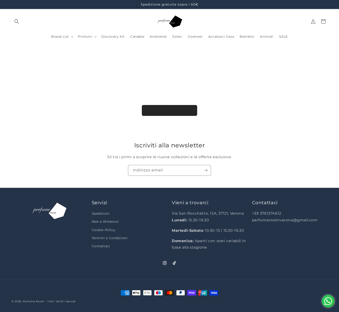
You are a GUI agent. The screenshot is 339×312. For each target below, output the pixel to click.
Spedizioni (101, 214)
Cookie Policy (104, 230)
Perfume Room (34, 301)
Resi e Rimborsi (105, 222)
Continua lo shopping (169, 110)
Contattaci (101, 246)
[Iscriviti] (206, 170)
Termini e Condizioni (110, 238)
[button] (17, 21)
